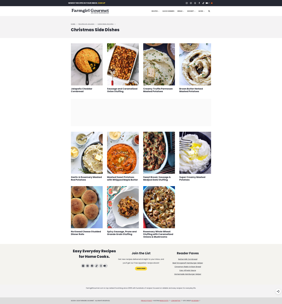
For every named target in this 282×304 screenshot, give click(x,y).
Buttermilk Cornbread (187, 259)
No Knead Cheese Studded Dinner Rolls (86, 233)
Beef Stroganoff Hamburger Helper (188, 263)
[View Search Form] (209, 11)
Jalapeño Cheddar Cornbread (81, 90)
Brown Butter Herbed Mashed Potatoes (191, 90)
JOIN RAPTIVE (175, 301)
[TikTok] (203, 3)
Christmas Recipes (106, 24)
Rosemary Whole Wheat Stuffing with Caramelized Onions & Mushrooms (158, 234)
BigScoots (164, 301)
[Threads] (195, 3)
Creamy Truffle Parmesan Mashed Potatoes (158, 90)
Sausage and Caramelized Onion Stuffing (122, 90)
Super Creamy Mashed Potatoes (192, 178)
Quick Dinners (168, 11)
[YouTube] (208, 3)
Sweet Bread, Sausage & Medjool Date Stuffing (157, 178)
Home (73, 24)
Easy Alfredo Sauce (187, 270)
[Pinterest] (191, 3)
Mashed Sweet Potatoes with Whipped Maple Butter (122, 178)
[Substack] (212, 3)
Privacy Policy (146, 301)
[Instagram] (187, 3)
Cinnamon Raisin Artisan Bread (187, 266)
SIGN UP (101, 3)
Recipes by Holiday (87, 24)
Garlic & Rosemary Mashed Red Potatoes (86, 178)
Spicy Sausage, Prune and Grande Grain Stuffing (122, 233)
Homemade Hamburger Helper (187, 274)
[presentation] (87, 64)
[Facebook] (199, 3)
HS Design (195, 301)
